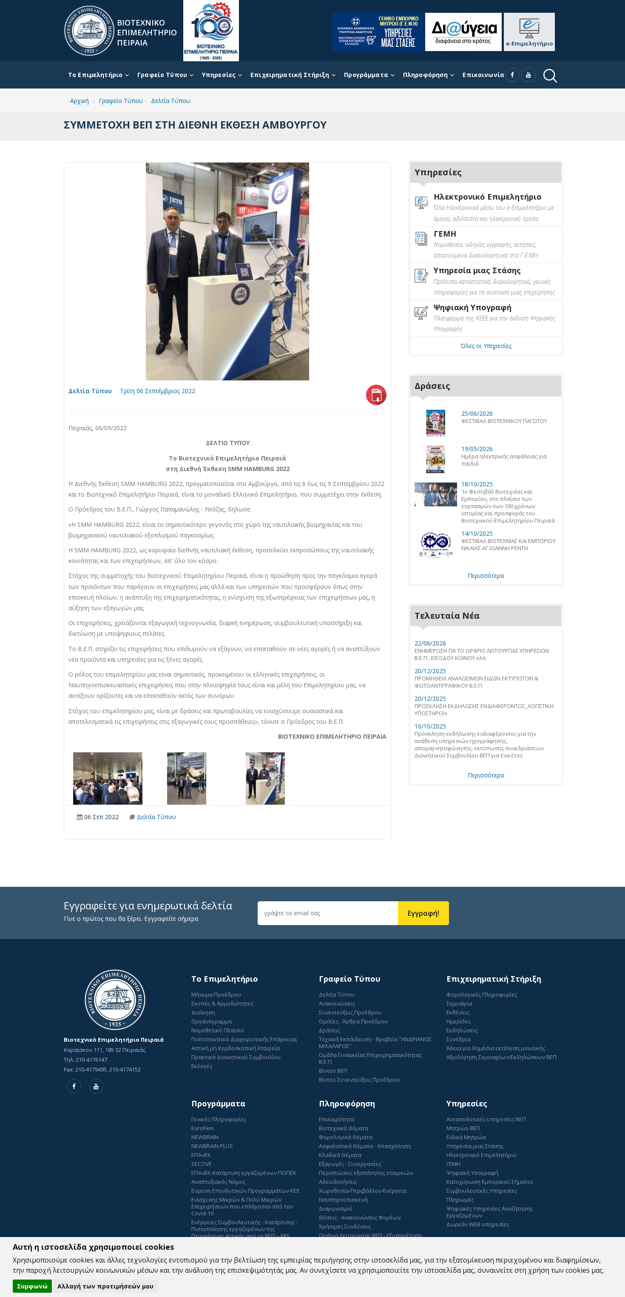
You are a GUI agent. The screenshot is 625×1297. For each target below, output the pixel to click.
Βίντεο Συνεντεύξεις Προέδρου (359, 1079)
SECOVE (201, 1163)
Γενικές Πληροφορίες (218, 1119)
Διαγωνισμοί (335, 1208)
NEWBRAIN (205, 1137)
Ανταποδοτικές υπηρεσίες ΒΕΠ (486, 1119)
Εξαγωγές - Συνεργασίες (350, 1163)
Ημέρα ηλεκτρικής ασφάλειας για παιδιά (504, 460)
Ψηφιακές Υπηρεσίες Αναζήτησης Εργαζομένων (489, 1212)
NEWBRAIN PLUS (212, 1146)
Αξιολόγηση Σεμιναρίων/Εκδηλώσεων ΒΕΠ (501, 1057)
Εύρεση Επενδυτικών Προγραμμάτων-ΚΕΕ (245, 1190)
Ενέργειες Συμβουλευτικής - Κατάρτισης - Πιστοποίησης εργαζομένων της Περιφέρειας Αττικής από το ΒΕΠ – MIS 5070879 (244, 1232)
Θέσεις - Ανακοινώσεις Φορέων (360, 1217)
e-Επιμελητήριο (529, 43)
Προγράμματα (366, 75)
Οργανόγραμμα (211, 1021)
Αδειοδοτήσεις (338, 1181)
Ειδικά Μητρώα (466, 1137)
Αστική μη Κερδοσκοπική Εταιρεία (235, 1048)
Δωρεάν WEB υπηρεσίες (477, 1224)
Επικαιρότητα (336, 1119)
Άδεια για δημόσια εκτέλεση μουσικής (495, 1048)
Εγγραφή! (423, 913)
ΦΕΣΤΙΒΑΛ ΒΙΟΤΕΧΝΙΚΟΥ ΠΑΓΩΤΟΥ (504, 421)
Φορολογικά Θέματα (345, 1137)
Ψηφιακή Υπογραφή (472, 1172)
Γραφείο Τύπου (162, 75)
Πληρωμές (460, 1199)
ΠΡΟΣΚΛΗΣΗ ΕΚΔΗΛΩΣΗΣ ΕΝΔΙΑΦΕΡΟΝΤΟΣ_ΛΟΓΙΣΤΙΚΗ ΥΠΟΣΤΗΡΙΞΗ (484, 710)
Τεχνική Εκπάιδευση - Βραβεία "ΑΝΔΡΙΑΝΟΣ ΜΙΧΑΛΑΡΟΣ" (375, 1042)
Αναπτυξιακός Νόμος (218, 1181)
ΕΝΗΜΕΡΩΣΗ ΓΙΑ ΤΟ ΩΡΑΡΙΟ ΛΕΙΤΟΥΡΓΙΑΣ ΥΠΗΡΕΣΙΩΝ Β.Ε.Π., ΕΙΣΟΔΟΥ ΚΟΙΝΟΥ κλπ (482, 654)
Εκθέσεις (457, 1012)
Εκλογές (201, 1066)
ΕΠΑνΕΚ (201, 1154)
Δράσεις (329, 1030)
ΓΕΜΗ (453, 1163)
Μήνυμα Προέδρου (216, 994)
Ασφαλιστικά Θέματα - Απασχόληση (365, 1146)
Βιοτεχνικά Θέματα (343, 1128)
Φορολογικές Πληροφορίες (481, 994)
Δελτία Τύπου (90, 391)
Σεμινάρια (459, 1003)
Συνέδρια (458, 1039)
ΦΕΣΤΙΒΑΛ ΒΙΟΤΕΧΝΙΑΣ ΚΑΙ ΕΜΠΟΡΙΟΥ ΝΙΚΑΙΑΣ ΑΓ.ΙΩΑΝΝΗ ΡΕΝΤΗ (508, 544)
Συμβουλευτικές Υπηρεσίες (481, 1190)
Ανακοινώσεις (337, 1003)
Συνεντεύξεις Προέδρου (350, 1012)
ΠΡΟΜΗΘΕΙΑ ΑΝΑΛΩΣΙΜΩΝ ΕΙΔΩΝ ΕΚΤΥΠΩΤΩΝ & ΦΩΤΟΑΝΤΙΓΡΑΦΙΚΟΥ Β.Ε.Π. (476, 682)
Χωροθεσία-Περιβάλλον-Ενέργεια (362, 1190)
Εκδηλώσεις (461, 1030)
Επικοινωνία (483, 75)
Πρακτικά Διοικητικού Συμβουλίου (236, 1057)
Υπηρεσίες (219, 75)
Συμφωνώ (32, 1286)
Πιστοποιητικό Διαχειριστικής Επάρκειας (244, 1039)
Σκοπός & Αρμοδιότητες (222, 1003)
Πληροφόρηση (425, 75)
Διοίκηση (203, 1012)
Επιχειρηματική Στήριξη (289, 75)
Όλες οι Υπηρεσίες (485, 346)
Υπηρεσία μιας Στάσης (474, 1146)
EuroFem (202, 1128)
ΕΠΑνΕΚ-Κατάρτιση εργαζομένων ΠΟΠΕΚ (243, 1172)
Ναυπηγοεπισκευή (343, 1199)
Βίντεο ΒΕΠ (333, 1070)
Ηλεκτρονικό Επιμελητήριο (481, 1154)
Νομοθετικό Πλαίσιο (217, 1030)
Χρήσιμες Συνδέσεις (345, 1226)
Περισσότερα (486, 575)
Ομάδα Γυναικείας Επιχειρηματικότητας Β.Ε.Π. (370, 1058)
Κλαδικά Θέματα (340, 1154)
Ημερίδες (458, 1021)
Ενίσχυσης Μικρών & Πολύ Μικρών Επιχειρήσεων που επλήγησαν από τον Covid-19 (242, 1206)
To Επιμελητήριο (95, 75)
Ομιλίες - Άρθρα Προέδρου (353, 1021)
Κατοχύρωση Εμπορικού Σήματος (489, 1181)
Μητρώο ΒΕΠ (463, 1128)
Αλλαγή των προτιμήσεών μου (105, 1286)
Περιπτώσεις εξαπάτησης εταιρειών (366, 1172)
